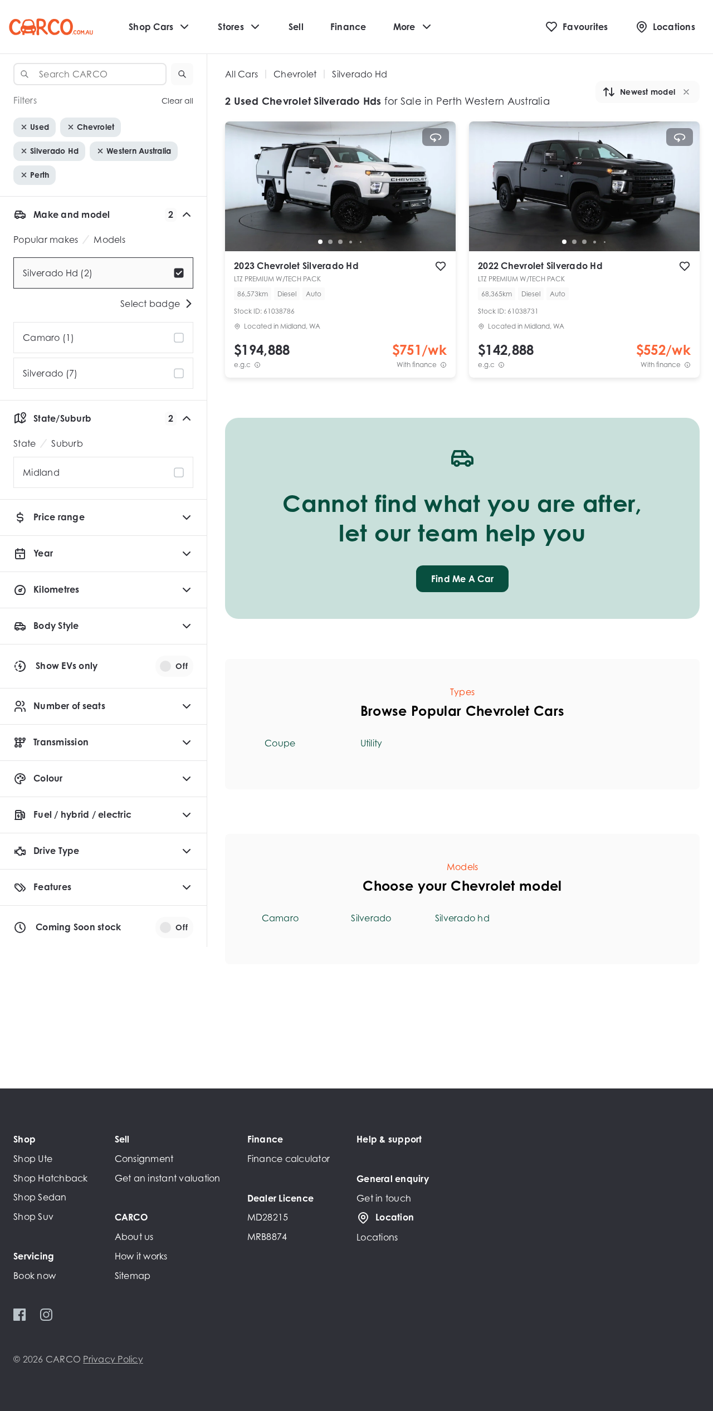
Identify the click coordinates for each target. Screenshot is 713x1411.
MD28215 (268, 1217)
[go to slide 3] (340, 242)
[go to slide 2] (330, 242)
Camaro (280, 918)
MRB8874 (267, 1236)
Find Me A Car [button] (462, 578)
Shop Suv (33, 1216)
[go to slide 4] (350, 242)
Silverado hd (462, 918)
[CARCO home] (51, 27)
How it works (141, 1256)
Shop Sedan (40, 1197)
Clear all (177, 100)
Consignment (144, 1158)
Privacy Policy (113, 1359)
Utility (371, 743)
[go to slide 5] (360, 242)
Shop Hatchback (50, 1178)
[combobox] (90, 74)
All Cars (241, 74)
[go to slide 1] (320, 242)
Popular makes (45, 239)
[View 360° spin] (435, 137)
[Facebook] (19, 1315)
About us (134, 1236)
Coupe (280, 743)
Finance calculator (288, 1158)
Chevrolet (295, 74)
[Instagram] (46, 1315)
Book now (34, 1275)
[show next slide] (438, 195)
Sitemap (133, 1275)
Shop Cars (151, 26)
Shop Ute (32, 1158)
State (24, 443)
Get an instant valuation (168, 1178)
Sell (296, 26)
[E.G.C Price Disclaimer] (257, 364)
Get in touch (383, 1198)
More (404, 26)
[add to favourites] (441, 266)
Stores (231, 26)
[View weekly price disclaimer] (443, 364)
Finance (348, 26)
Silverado (371, 918)
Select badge (150, 303)
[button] (182, 74)
